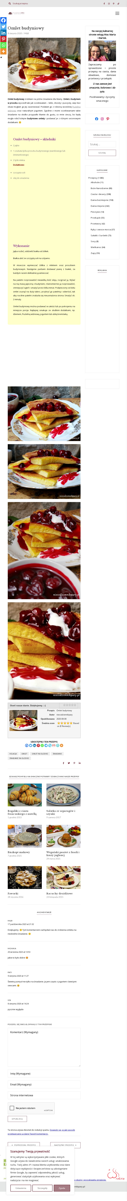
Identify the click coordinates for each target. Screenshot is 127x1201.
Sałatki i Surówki (99, 235)
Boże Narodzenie (99, 188)
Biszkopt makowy (19, 852)
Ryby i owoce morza (101, 229)
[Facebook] (26, 745)
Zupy (93, 253)
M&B (26, 33)
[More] (61, 745)
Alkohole (95, 182)
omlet (24, 754)
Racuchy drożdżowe (59, 893)
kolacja (13, 754)
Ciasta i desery (98, 194)
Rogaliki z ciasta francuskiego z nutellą (22, 812)
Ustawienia (20, 1188)
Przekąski (96, 217)
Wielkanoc (96, 247)
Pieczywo (95, 211)
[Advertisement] (44, 213)
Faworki (13, 893)
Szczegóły (42, 1188)
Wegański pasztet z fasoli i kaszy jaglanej (62, 854)
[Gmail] (53, 745)
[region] (40, 1170)
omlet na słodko (40, 754)
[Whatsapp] (42, 745)
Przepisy (92, 177)
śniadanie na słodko (19, 758)
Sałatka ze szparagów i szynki (60, 812)
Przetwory (96, 223)
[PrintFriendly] (57, 745)
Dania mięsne (98, 206)
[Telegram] (46, 745)
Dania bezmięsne (99, 200)
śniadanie (57, 754)
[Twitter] (30, 745)
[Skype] (50, 745)
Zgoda (62, 1188)
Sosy (93, 241)
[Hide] (1, 57)
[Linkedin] (34, 745)
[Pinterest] (38, 745)
